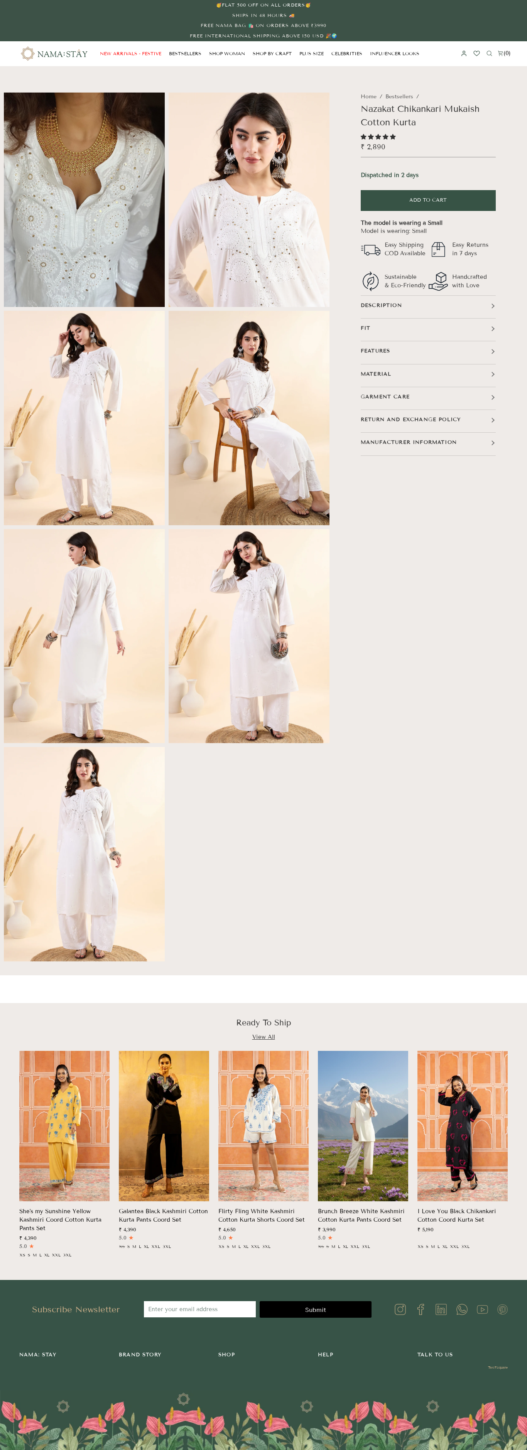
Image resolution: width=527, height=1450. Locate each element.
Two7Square (498, 1367)
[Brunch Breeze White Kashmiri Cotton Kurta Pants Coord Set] (363, 1126)
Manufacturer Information (409, 442)
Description (381, 305)
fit (366, 328)
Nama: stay (37, 1355)
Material (376, 374)
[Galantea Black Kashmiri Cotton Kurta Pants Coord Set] (164, 1126)
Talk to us (435, 1355)
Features (375, 351)
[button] (227, 53)
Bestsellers (399, 96)
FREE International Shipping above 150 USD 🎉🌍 (263, 36)
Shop (226, 1355)
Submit (315, 1309)
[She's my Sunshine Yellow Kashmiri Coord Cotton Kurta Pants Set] (64, 1126)
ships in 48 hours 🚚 (263, 15)
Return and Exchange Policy (411, 419)
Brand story (140, 1355)
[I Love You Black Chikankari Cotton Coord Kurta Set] (462, 1126)
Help (325, 1355)
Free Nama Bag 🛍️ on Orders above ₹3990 (263, 25)
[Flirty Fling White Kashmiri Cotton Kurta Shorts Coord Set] (263, 1126)
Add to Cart (428, 200)
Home (369, 96)
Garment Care (385, 397)
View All (263, 1037)
